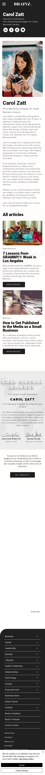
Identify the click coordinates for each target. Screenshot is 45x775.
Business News (12, 549)
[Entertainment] (37, 543)
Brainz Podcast (12, 573)
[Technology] (37, 532)
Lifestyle (9, 514)
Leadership (10, 502)
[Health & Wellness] (37, 520)
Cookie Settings (22, 770)
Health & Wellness (13, 520)
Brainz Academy (12, 567)
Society (8, 537)
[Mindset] (37, 508)
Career (8, 496)
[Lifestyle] (37, 514)
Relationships (11, 526)
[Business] (37, 490)
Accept (21, 765)
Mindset (9, 508)
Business (9, 490)
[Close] (41, 753)
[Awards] (37, 561)
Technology (10, 531)
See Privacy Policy (26, 759)
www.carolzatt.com (23, 203)
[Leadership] (37, 502)
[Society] (37, 538)
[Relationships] (37, 526)
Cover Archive (11, 579)
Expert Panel (11, 555)
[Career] (37, 496)
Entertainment (12, 543)
